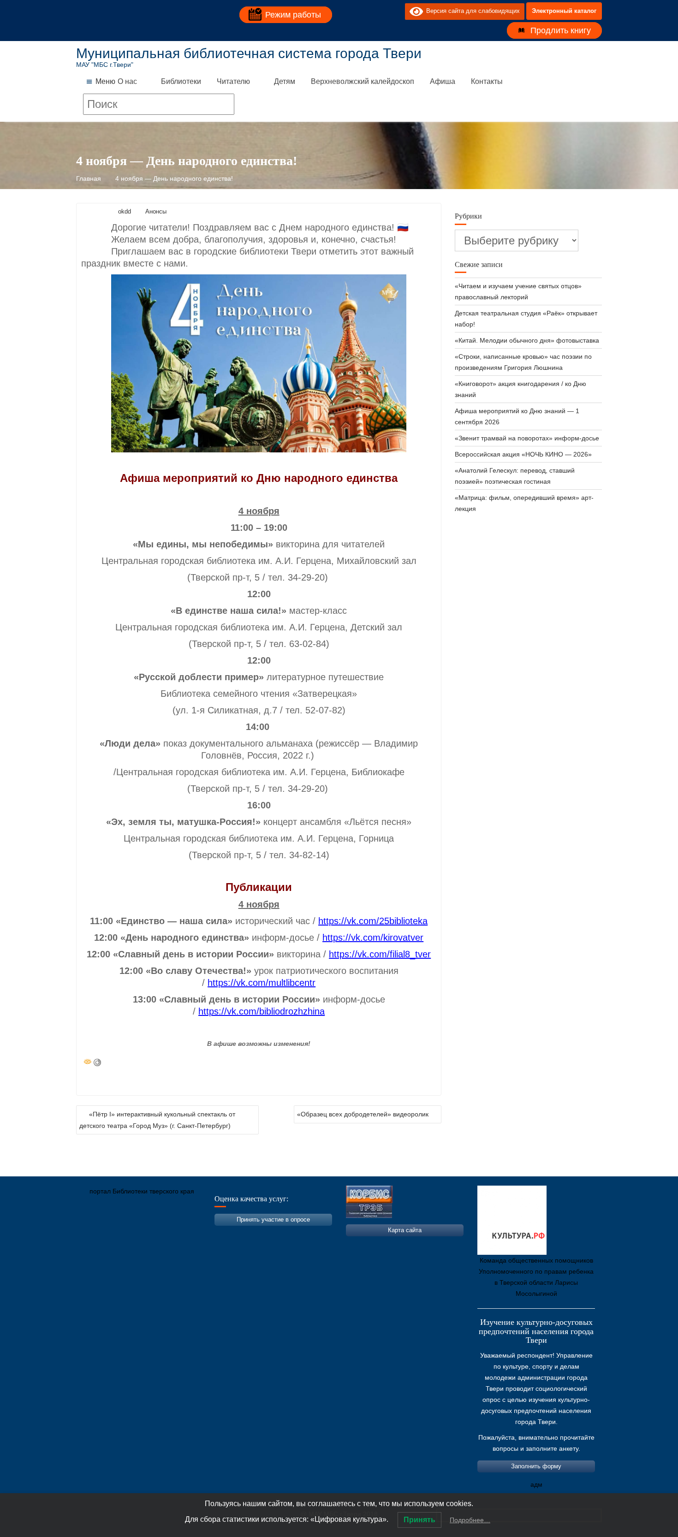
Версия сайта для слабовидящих (471, 10)
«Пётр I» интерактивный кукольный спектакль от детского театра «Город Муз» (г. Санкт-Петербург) (157, 1119)
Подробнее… (470, 1520)
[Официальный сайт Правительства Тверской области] (207, 1234)
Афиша (442, 81)
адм (536, 1484)
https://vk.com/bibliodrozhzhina (261, 1011)
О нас (127, 81)
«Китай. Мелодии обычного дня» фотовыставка (527, 340)
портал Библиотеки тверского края (141, 1191)
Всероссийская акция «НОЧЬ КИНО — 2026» (523, 454)
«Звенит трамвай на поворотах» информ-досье (527, 438)
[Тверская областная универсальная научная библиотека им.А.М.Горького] (152, 1234)
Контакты (487, 81)
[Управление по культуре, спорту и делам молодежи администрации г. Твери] (235, 1234)
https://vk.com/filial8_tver (380, 954)
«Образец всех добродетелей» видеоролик (362, 1114)
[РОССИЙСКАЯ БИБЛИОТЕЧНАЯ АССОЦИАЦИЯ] (180, 1234)
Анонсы (156, 211)
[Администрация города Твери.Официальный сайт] (97, 1234)
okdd (124, 211)
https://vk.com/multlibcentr (261, 983)
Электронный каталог (564, 10)
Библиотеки (181, 81)
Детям (284, 81)
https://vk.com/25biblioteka (373, 921)
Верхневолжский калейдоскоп (362, 81)
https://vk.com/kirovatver (372, 937)
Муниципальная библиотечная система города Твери (249, 53)
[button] (105, 81)
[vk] (379, 11)
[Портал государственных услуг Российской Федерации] (124, 1234)
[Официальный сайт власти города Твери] (263, 1234)
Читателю (233, 81)
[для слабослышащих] (395, 11)
